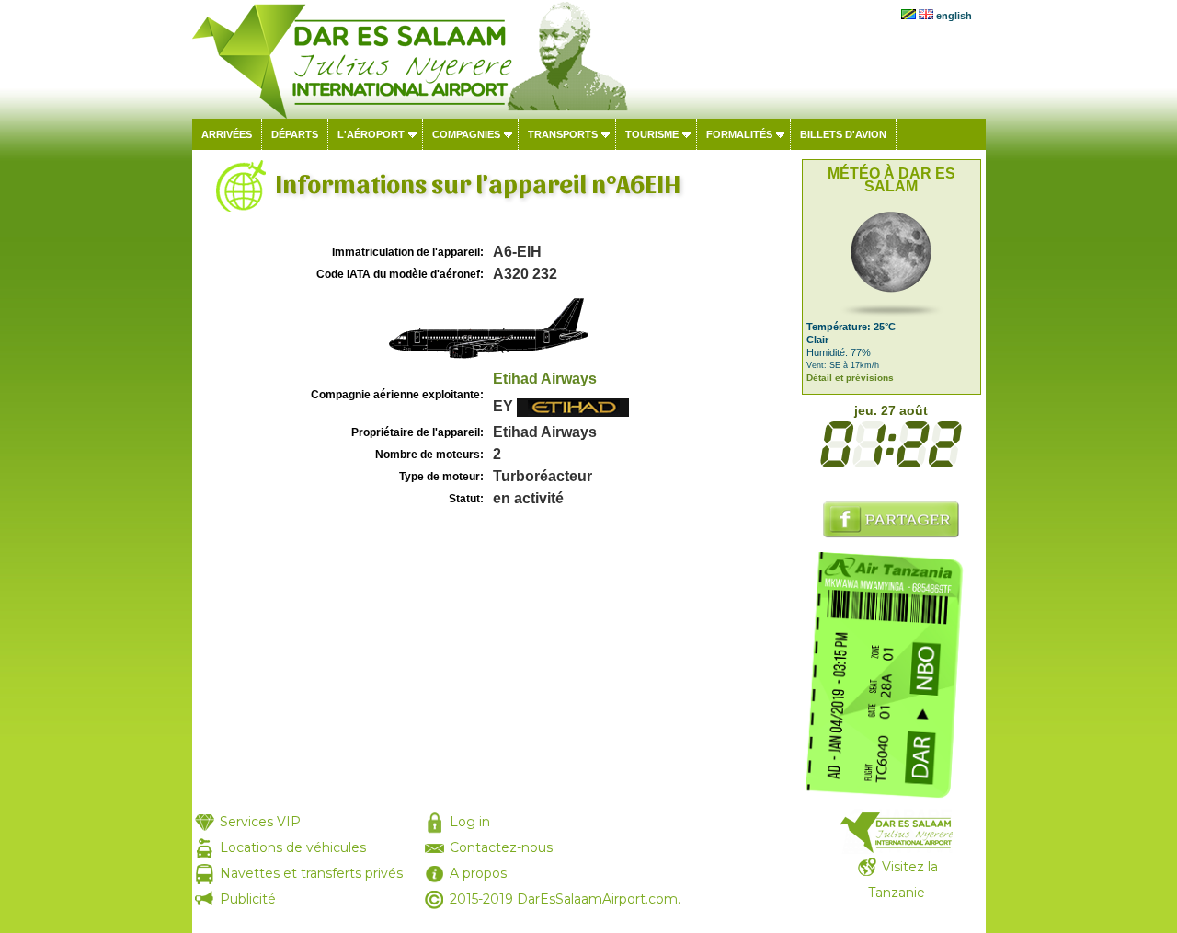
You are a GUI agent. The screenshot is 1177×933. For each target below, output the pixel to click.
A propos (478, 873)
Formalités (739, 134)
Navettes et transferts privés (311, 873)
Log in (470, 821)
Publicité (248, 899)
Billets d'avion (843, 134)
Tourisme (652, 134)
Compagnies (466, 134)
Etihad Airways (545, 378)
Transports (563, 134)
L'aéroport (371, 134)
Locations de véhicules (293, 847)
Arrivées (226, 134)
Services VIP (260, 821)
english (954, 15)
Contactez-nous (501, 847)
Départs (294, 134)
